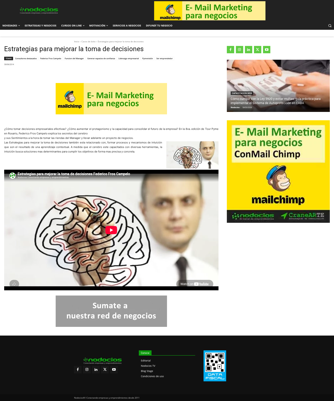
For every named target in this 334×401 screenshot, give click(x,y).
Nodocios (235, 107)
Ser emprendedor (164, 58)
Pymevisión (147, 58)
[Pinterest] (44, 73)
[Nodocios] (38, 11)
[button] (330, 25)
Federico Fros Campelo (50, 58)
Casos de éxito (88, 41)
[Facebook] (28, 73)
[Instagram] (239, 49)
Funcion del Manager (74, 58)
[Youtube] (266, 49)
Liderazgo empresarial (128, 58)
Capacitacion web (242, 93)
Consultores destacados (26, 58)
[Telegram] (60, 73)
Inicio (76, 41)
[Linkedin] (52, 73)
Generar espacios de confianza (101, 58)
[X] (36, 73)
